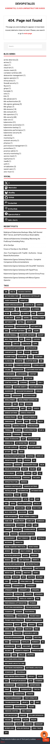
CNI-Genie (8, 365)
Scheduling (9, 646)
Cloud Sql (9, 361)
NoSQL (7, 577)
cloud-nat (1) (8, 68)
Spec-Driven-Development (15, 676)
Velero (31, 707)
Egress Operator (27, 413)
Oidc (6, 581)
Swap (7, 689)
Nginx (18, 573)
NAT (14, 560)
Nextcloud (39, 568)
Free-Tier (27, 434)
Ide (34, 473)
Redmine (8, 633)
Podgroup (9, 611)
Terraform (19, 694)
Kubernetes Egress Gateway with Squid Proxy (21, 270)
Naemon (34, 555)
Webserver (9, 724)
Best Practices (11, 339)
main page (28, 33)
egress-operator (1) (11, 78)
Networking (27, 568)
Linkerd (8, 529)
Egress (36, 408)
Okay (46, 740)
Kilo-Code (37, 508)
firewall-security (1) (11, 83)
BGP (21, 339)
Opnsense (39, 594)
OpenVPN (8, 594)
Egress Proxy (10, 417)
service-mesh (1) (10, 156)
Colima (7, 369)
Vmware (23, 715)
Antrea (20, 322)
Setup (7, 655)
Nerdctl (36, 560)
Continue (28, 378)
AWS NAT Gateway (18, 331)
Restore (37, 637)
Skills (21, 655)
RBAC (37, 629)
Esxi (26, 421)
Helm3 (32, 469)
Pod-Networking (32, 607)
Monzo (7, 551)
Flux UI (41, 430)
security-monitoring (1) (12, 153)
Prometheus (35, 616)
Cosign (32, 382)
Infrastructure (11, 482)
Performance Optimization (15, 603)
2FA (6, 292)
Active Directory (12, 296)
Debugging (17, 395)
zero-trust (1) (9, 172)
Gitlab (23, 447)
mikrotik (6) (8, 135)
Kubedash (40, 521)
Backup (40, 335)
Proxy (17, 624)
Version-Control (12, 711)
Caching (36, 339)
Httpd (19, 473)
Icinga (27, 473)
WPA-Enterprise (23, 728)
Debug (7, 395)
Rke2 (6, 642)
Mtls (15, 551)
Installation (10, 490)
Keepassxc (9, 508)
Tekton (37, 689)
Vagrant (8, 707)
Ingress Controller (13, 486)
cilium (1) (7, 65)
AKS (33, 313)
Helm (42, 465)
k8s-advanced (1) (10, 99)
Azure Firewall (11, 335)
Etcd (33, 421)
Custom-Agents (20, 387)
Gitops (7, 452)
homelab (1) (8, 91)
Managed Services (27, 534)
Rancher (28, 629)
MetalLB (41, 538)
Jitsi (25, 499)
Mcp (33, 538)
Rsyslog (25, 642)
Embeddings (9, 421)
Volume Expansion (36, 715)
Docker (29, 404)
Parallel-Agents (26, 598)
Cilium (34, 352)
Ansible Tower (38, 318)
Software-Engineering (14, 668)
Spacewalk (21, 672)
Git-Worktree (21, 443)
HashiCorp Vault (30, 465)
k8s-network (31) (10, 112)
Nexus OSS (9, 573)
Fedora (7, 426)
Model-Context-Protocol (15, 547)
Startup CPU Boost (18, 681)
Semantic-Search (22, 650)
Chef (20, 352)
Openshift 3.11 (10, 590)
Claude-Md (22, 356)
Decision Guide (29, 395)
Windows (28, 724)
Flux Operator (30, 430)
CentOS (16, 343)
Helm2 (24, 469)
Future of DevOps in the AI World (16, 249)
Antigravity (10, 322)
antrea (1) (7, 62)
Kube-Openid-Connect (28, 516)
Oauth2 (31, 577)
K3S (37, 499)
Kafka (13, 503)
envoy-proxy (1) (9, 81)
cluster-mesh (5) (10, 70)
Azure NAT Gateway (27, 335)
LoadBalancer (29, 529)
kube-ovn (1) (8, 120)
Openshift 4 (24, 590)
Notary (16, 577)
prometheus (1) (9, 148)
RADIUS (19, 629)
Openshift (31, 586)
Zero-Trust (37, 728)
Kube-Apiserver (11, 516)
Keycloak (20, 508)
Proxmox (8, 624)
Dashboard (9, 391)
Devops (7, 404)
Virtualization (11, 715)
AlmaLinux (9, 318)
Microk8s (8, 542)
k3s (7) (6, 96)
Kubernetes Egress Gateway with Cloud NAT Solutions (24, 266)
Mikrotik (19, 542)
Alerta (41, 313)
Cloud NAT (39, 356)
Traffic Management (13, 698)
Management (10, 538)
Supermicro (22, 685)
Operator (18, 594)
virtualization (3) (10, 166)
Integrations (36, 490)
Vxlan (25, 720)
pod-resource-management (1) (15, 146)
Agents (39, 305)
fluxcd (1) (7, 86)
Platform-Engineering (14, 607)
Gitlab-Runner (34, 447)
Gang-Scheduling (12, 439)
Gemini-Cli (9, 443)
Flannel (18, 430)
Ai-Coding (35, 309)
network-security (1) (11, 140)
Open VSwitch (25, 581)
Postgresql (30, 611)
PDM (37, 598)
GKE (14, 452)
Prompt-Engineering (34, 620)
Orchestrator (11, 598)
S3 (43, 642)
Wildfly (19, 724)
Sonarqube (9, 672)
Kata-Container (24, 503)
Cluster (19, 361)
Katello (37, 503)
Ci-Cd (27, 352)
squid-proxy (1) (9, 159)
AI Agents (25, 309)
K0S (31, 499)
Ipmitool (8, 495)
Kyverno (20, 525)
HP (39, 469)
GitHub (32, 443)
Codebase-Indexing (22, 365)
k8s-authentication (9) (12, 101)
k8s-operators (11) (11, 114)
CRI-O (40, 382)
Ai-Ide (7, 313)
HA (34, 460)
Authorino (9, 326)
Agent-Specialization (13, 305)
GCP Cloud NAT (33, 439)
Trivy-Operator (31, 698)
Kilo (28, 508)
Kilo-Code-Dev (10, 512)
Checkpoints (10, 352)
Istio (24, 495)
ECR (29, 408)
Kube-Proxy (19, 521)
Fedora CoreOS (19, 426)
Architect (31, 322)
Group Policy (10, 460)
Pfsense (33, 603)
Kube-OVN (8, 521)
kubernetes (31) (10, 122)
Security (8, 650)
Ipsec (17, 495)
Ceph (35, 343)
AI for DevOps (9, 245)
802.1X (12, 292)
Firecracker (33, 426)
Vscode (8, 720)
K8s (6, 503)
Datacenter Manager (25, 391)
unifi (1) (6, 164)
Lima (35, 525)
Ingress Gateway (30, 486)
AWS (6, 331)
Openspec (35, 590)
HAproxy (8, 465)
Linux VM (17, 529)
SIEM (14, 655)
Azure (36, 331)
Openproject (18, 586)
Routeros (15, 642)
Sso (6, 681)
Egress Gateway (11, 413)
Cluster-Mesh (31, 361)
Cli (30, 356)
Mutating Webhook (12, 555)
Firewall (8, 430)
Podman (19, 611)
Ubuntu (25, 702)
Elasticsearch (30, 417)
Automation (36, 326)
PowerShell (9, 616)
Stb (30, 681)
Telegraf (8, 694)
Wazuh (33, 720)
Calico (7, 343)
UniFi (37, 702)
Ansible (27, 318)
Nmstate (27, 573)
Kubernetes (9, 525)
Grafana (30, 456)
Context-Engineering (13, 378)
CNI (41, 361)
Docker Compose (11, 408)
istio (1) (6, 94)
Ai (17, 309)
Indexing (26, 477)
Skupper (30, 655)
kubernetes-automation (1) (14, 125)
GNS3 (21, 452)
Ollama (14, 581)
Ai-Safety (25, 313)
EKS (20, 417)
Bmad (28, 339)
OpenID (7, 586)
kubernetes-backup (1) (12, 127)
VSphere (17, 720)
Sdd (18, 646)
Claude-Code (10, 356)
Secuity (36, 646)
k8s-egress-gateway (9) (13, 104)
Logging (41, 529)
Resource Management (14, 637)
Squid (40, 676)
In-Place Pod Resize (12, 477)
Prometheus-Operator (14, 620)
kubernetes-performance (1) (14, 130)
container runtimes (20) (13, 73)
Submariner (9, 685)
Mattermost (23, 538)
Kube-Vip (30, 521)
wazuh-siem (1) (9, 169)
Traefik (30, 694)
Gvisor (27, 460)
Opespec (28, 594)
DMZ (15, 404)
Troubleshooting (12, 702)
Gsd (19, 460)
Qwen (40, 624)
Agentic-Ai (29, 305)
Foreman (16, 434)
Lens (29, 525)
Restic (28, 637)
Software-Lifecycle (34, 668)
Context (33, 374)
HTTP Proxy (9, 473)
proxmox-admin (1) (11, 151)
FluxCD (7, 434)
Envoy (19, 421)
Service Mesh (37, 650)
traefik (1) (7, 161)
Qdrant (32, 624)
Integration (23, 490)
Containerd (9, 374)
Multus (37, 551)
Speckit (31, 676)
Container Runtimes (34, 369)
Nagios (7, 560)
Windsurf (39, 724)
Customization (36, 387)
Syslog (15, 689)
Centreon (26, 343)
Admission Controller (31, 296)
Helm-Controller (12, 469)
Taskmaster (26, 689)
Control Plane (11, 382)
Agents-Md (9, 309)
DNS (21, 404)
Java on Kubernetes (12, 499)
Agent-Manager (11, 300)
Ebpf (23, 408)
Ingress (24, 482)
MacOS (14, 534)
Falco (40, 421)
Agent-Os (23, 300)
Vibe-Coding (26, 711)
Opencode (38, 581)
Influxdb (36, 477)
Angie (18, 318)
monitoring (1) (9, 138)
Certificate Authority (14, 348)
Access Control (24, 292)
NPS (23, 577)
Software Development (14, 659)
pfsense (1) (8, 143)
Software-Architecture (14, 663)
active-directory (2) (11, 60)
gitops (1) (7, 88)
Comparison (18, 369)
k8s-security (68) (10, 117)
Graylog (40, 456)
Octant (40, 577)
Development (10, 400)
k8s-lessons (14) (10, 109)
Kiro (31, 512)
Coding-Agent (38, 365)
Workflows (9, 728)
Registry (17, 633)
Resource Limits (31, 633)
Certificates (31, 348)
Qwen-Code (9, 629)
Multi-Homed (26, 551)
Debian (39, 391)
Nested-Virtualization (14, 564)
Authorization (22, 326)
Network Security (12, 568)
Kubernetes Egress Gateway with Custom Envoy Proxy (24, 274)
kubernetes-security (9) (13, 133)
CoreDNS (23, 382)
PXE (24, 624)
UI (32, 702)
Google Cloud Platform (14, 456)
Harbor (18, 465)
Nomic (36, 573)
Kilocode (22, 512)
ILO (40, 473)
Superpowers (35, 685)
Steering (38, 681)
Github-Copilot (11, 447)
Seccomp (26, 646)
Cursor (8, 387)
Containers (21, 374)
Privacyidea (22, 616)
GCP (23, 439)
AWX (29, 331)
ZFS (6, 732)
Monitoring (33, 547)
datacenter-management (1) (14, 75)
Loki (6, 534)
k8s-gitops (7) (9, 107)
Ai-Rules (15, 313)
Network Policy (32, 564)
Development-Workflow (27, 400)
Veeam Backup (20, 707)
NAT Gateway (25, 560)
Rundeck (35, 642)
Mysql (25, 555)
